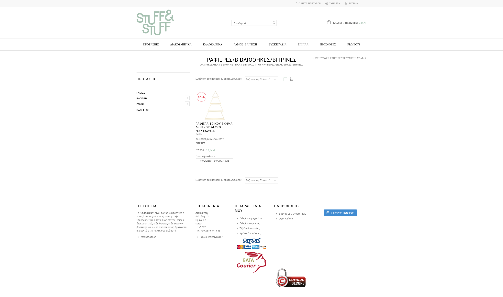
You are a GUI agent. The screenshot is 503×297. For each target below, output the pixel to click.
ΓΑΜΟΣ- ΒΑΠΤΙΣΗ (245, 44)
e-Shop (225, 64)
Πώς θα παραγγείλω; (251, 218)
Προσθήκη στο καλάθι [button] (214, 161)
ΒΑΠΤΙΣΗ (142, 98)
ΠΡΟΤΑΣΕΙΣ (151, 44)
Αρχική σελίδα (209, 64)
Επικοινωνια (207, 206)
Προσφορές (328, 44)
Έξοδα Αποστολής (250, 228)
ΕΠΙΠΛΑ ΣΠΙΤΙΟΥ (252, 64)
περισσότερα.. (149, 237)
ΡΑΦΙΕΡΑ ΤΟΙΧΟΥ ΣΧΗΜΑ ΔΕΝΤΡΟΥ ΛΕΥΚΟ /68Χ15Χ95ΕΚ (214, 127)
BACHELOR (143, 110)
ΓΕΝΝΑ (141, 104)
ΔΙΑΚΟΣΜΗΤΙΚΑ (181, 44)
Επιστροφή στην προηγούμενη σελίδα (340, 58)
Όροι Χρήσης (286, 218)
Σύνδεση (334, 3)
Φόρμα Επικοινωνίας (211, 237)
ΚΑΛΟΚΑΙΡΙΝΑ (212, 44)
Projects (353, 44)
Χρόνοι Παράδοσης (250, 233)
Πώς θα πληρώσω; (250, 223)
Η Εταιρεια (147, 206)
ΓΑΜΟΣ (141, 92)
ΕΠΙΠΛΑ (303, 44)
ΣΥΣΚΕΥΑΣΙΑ (277, 44)
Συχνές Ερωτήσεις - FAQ (293, 213)
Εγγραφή (354, 3)
